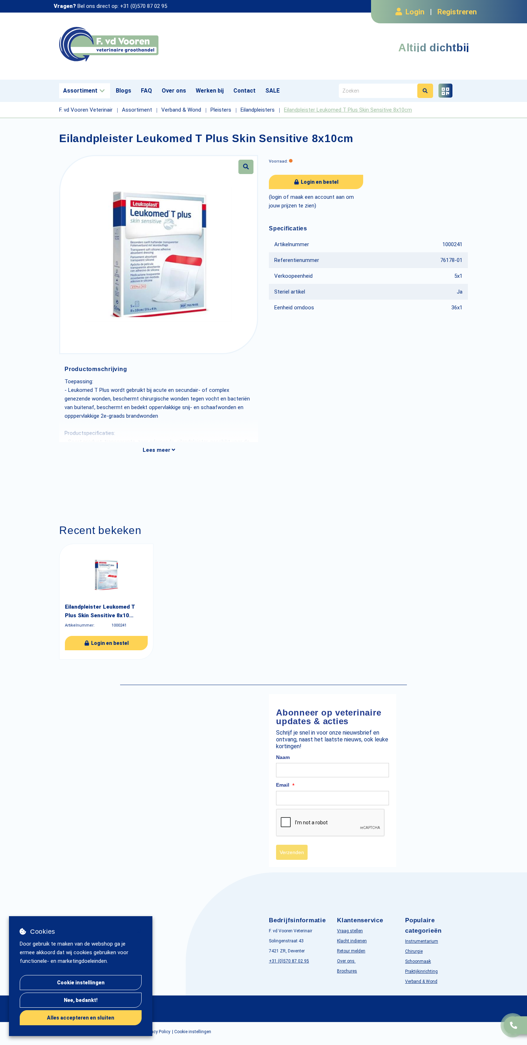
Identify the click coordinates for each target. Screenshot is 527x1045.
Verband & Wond (421, 981)
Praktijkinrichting (421, 971)
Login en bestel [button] (319, 182)
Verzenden (292, 852)
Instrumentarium (421, 941)
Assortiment (80, 90)
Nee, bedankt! (81, 1000)
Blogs (123, 90)
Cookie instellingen (81, 982)
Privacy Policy (157, 1031)
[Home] (158, 44)
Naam (283, 757)
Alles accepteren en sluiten (80, 1018)
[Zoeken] (425, 91)
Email (285, 785)
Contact (244, 90)
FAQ (146, 90)
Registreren (457, 12)
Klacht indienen (352, 940)
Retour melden (351, 950)
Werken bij (210, 90)
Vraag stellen (350, 930)
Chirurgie (414, 951)
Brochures (347, 971)
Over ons (174, 90)
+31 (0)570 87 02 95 (143, 6)
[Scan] (445, 91)
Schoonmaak (418, 961)
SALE (272, 90)
